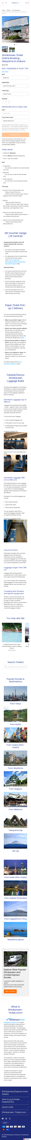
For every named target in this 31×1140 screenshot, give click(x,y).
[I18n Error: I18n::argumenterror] (5, 49)
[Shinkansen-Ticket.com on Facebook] (3, 1118)
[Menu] (2, 3)
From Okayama (16, 10)
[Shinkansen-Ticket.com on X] (10, 1118)
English (5, 1122)
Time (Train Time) (8, 117)
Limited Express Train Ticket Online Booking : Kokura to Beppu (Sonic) (12, 646)
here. (22, 337)
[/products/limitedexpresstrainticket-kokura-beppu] (12, 632)
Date (4, 110)
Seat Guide (5, 71)
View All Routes (10, 991)
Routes (8, 10)
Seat (3, 74)
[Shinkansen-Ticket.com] (15, 2)
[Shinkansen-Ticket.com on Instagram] (7, 1118)
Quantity (4, 98)
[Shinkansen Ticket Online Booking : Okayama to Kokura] (15, 29)
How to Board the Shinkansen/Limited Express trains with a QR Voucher (15, 261)
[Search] (6, 3)
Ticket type (5, 90)
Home (3, 10)
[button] (27, 1139)
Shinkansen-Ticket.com (11, 1022)
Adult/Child (5, 82)
